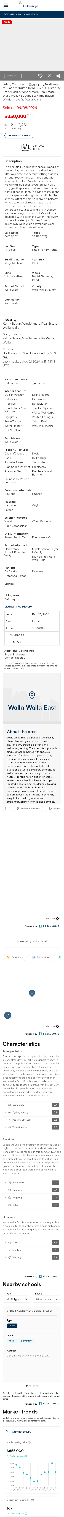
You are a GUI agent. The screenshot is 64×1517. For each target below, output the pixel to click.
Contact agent (13, 76)
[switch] (40, 76)
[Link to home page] (32, 5)
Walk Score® (39, 941)
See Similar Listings (18, 135)
